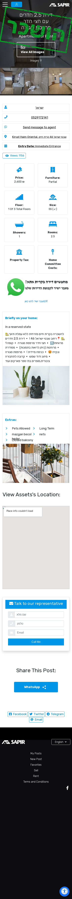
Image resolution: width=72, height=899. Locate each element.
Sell (36, 770)
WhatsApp (32, 687)
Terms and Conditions (36, 781)
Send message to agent (39, 127)
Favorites (36, 764)
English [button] (59, 742)
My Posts (36, 753)
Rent (36, 776)
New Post (36, 759)
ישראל (39, 108)
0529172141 (39, 117)
